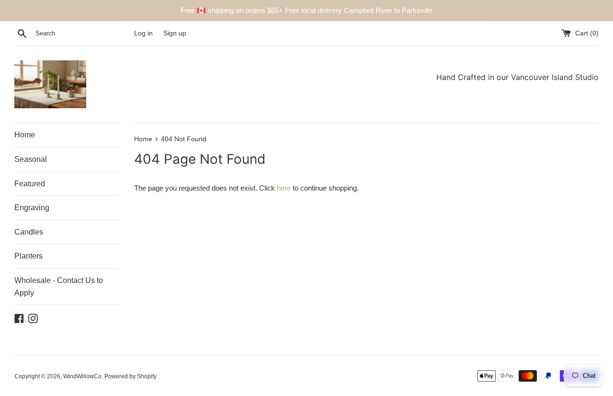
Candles (28, 232)
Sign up (174, 33)
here (284, 188)
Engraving (31, 208)
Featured (29, 184)
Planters (28, 256)
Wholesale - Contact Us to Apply (58, 286)
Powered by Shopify (130, 376)
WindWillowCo (82, 376)
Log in (143, 33)
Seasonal (30, 159)
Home (24, 135)
